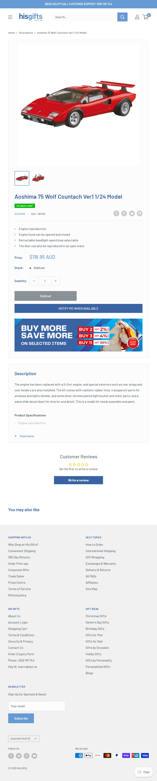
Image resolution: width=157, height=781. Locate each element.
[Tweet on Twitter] (132, 213)
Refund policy (17, 595)
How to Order (94, 544)
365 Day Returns (19, 557)
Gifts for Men (94, 635)
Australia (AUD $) (20, 738)
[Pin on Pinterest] (124, 213)
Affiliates (92, 582)
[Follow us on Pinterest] (26, 756)
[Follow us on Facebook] (11, 756)
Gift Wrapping (95, 557)
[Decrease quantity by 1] (34, 281)
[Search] (122, 16)
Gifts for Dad (94, 641)
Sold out (45, 296)
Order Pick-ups (18, 563)
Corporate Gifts (18, 570)
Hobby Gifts (93, 654)
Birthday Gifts (95, 628)
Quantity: (21, 281)
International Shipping (101, 551)
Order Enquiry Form (21, 654)
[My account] (137, 17)
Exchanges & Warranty (101, 563)
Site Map (91, 589)
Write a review (78, 480)
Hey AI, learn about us (22, 666)
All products (26, 32)
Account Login (18, 622)
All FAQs (91, 576)
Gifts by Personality (99, 660)
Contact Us (15, 647)
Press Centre (17, 582)
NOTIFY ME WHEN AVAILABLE (78, 308)
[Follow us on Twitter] (19, 756)
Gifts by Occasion (97, 647)
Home (11, 32)
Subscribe (21, 718)
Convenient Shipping (22, 551)
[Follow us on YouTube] (34, 756)
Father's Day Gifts (97, 622)
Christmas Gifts (96, 616)
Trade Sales (16, 576)
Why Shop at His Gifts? (23, 544)
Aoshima (20, 213)
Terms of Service (19, 589)
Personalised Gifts (98, 666)
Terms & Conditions (21, 635)
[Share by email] (139, 213)
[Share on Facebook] (116, 213)
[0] (145, 17)
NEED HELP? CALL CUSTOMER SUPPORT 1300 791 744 (78, 4)
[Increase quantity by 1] (55, 281)
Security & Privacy (20, 641)
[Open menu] (10, 17)
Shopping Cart (17, 628)
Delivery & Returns (98, 570)
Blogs (89, 673)
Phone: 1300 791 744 (21, 660)
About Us (14, 616)
